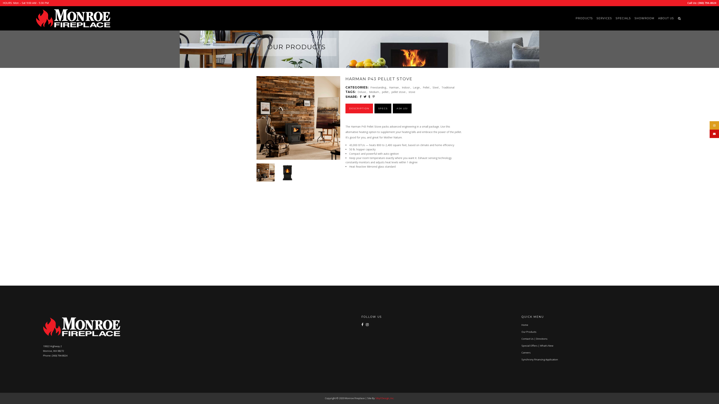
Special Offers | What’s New (537, 345)
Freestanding (378, 87)
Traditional (448, 87)
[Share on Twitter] (365, 96)
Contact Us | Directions (534, 338)
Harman (394, 87)
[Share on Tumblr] (369, 96)
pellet (385, 92)
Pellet (426, 87)
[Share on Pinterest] (373, 96)
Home (524, 325)
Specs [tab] (383, 108)
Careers (526, 352)
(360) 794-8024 (707, 3)
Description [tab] (359, 108)
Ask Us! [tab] (402, 108)
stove (412, 92)
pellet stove (399, 92)
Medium (374, 92)
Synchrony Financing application (539, 359)
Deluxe (362, 92)
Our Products (528, 331)
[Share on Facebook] (360, 96)
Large (416, 87)
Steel (436, 87)
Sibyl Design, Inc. (384, 398)
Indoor (406, 87)
